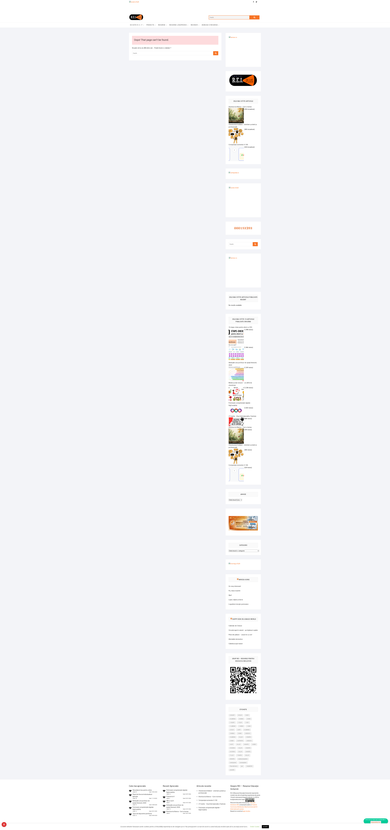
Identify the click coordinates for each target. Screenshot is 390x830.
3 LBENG (232, 737)
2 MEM (232, 733)
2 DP (239, 729)
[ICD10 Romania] (243, 517)
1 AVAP (232, 722)
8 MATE (232, 759)
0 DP (247, 715)
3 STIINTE (240, 740)
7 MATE (239, 755)
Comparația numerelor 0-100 (208, 800)
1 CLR (240, 722)
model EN (249, 766)
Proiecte (150, 25)
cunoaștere (243, 762)
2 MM (239, 733)
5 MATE (248, 748)
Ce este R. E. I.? (136, 25)
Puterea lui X (170, 796)
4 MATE (246, 744)
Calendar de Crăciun (235, 626)
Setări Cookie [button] (254, 827)
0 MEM (241, 719)
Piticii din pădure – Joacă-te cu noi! (240, 635)
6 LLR (240, 751)
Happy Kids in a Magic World (244, 619)
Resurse (161, 25)
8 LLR (247, 755)
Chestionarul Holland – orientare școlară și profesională (212, 792)
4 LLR (238, 744)
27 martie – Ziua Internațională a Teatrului (212, 804)
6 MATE (248, 751)
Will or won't (170, 801)
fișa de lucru (233, 766)
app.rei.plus (246, 811)
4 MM (254, 744)
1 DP (247, 722)
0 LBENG (232, 719)
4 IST (231, 744)
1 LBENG (232, 726)
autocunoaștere (242, 759)
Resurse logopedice (178, 25)
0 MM (248, 719)
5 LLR (240, 748)
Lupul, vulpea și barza (236, 600)
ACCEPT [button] (265, 826)
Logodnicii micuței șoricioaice (238, 604)
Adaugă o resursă (210, 25)
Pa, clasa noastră (234, 591)
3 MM (231, 740)
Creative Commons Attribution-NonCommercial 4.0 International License (243, 807)
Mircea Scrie (244, 579)
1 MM (248, 726)
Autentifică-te (375, 822)
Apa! (230, 595)
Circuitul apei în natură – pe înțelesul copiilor (243, 630)
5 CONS (232, 748)
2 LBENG (246, 729)
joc (242, 766)
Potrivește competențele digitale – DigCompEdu (210, 809)
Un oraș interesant (235, 586)
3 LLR (240, 737)
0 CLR (240, 715)
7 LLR (231, 755)
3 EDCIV (247, 733)
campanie (233, 762)
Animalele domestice (236, 639)
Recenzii (194, 25)
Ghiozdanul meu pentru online (142, 790)
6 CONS (232, 751)
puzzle (232, 770)
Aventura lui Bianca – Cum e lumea (210, 796)
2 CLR (232, 729)
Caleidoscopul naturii (236, 644)
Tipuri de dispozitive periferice (142, 813)
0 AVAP (232, 715)
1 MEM (241, 726)
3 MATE (248, 737)
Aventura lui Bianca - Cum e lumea (177, 811)
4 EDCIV (249, 740)
